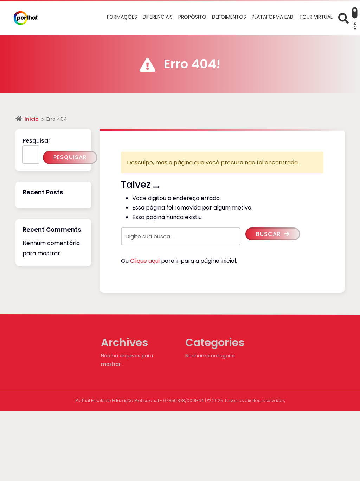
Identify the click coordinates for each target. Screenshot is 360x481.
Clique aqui (145, 261)
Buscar (269, 234)
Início (32, 119)
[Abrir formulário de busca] (343, 17)
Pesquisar (36, 141)
